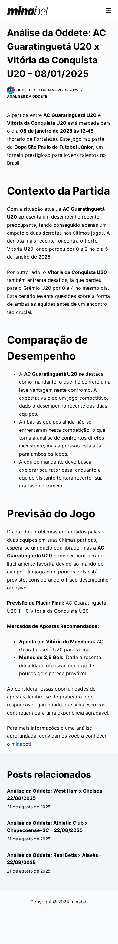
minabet (20, 744)
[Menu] (108, 10)
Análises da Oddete (27, 96)
